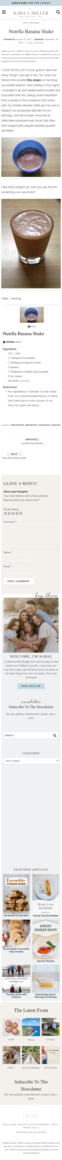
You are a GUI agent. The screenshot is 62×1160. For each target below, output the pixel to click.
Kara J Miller (31, 12)
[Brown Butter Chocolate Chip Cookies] (16, 946)
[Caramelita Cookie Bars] (16, 912)
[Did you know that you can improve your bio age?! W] (17, 786)
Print (33, 326)
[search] (58, 12)
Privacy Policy (31, 1128)
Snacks (56, 425)
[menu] (4, 12)
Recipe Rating (11, 509)
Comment (10, 521)
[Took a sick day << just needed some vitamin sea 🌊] (17, 802)
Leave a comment (35, 42)
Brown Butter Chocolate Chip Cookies (16, 950)
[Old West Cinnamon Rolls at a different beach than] (45, 802)
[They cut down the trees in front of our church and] (17, 818)
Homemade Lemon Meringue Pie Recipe (46, 995)
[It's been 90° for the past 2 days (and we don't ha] (17, 833)
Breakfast (31, 425)
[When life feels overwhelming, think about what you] (17, 849)
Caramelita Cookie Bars (16, 915)
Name (8, 552)
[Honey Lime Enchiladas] (45, 912)
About (55, 1124)
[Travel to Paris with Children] (16, 991)
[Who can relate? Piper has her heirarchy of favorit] (45, 833)
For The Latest (31, 3)
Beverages (17, 425)
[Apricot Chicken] (45, 958)
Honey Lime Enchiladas (45, 915)
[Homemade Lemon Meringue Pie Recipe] (46, 991)
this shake (34, 80)
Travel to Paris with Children (16, 995)
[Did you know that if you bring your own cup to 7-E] (45, 818)
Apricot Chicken (45, 961)
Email (7, 566)
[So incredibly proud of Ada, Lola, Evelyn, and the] (45, 786)
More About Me (31, 686)
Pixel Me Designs (36, 1132)
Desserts (44, 425)
